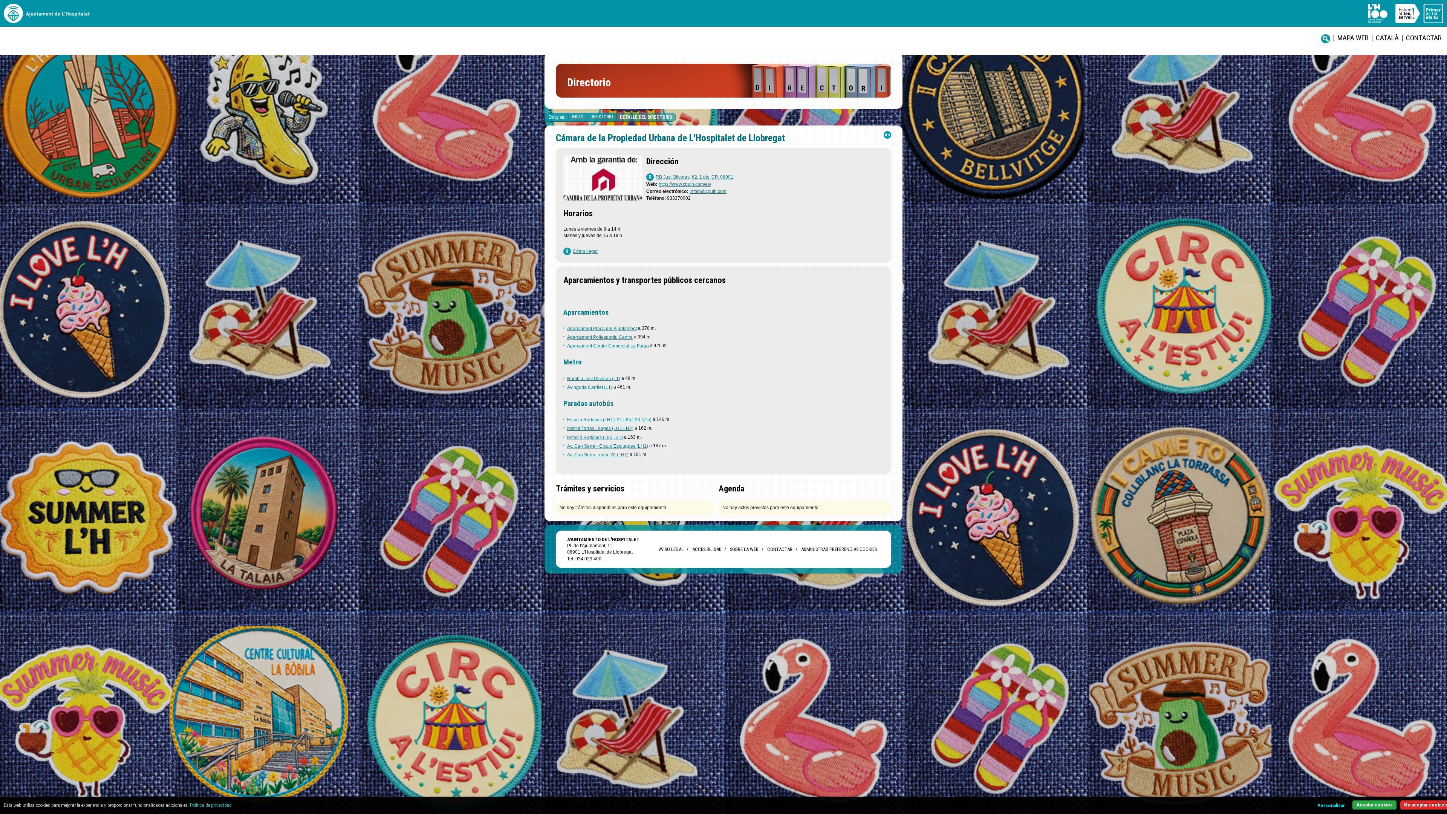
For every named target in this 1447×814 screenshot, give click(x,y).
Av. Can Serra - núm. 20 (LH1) (598, 454)
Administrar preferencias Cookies (839, 549)
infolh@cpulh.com (708, 191)
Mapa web (1353, 38)
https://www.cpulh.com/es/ (685, 184)
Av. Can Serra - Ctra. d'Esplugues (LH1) (607, 446)
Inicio (578, 116)
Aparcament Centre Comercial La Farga (608, 346)
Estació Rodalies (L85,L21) (595, 437)
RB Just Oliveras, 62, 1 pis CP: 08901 (694, 177)
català (1387, 38)
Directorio (601, 116)
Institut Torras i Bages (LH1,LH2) (600, 428)
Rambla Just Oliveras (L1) (593, 378)
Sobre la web (744, 549)
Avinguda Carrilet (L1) (589, 387)
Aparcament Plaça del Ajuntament (602, 328)
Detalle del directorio (646, 117)
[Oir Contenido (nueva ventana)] (887, 136)
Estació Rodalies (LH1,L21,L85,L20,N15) (609, 419)
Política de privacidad (211, 805)
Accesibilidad (706, 549)
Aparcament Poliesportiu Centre (600, 337)
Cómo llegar (585, 251)
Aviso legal (671, 549)
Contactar (1424, 38)
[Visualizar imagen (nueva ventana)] (602, 198)
